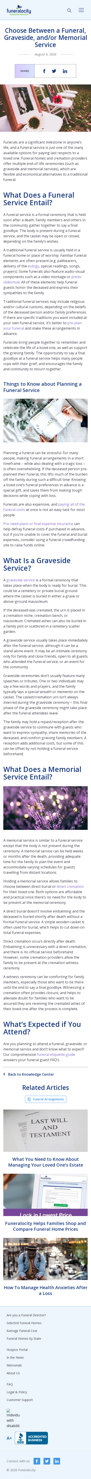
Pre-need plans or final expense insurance (38, 523)
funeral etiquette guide (56, 1054)
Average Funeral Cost (22, 1331)
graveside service (20, 580)
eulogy (33, 266)
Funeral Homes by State (24, 1338)
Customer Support (20, 1400)
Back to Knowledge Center (30, 1074)
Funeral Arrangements (48, 1099)
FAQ (10, 1384)
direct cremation (70, 886)
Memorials (14, 1365)
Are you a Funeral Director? (26, 1315)
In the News (15, 1357)
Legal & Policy (17, 1392)
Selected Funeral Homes (24, 1323)
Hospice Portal (17, 1350)
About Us (13, 1373)
